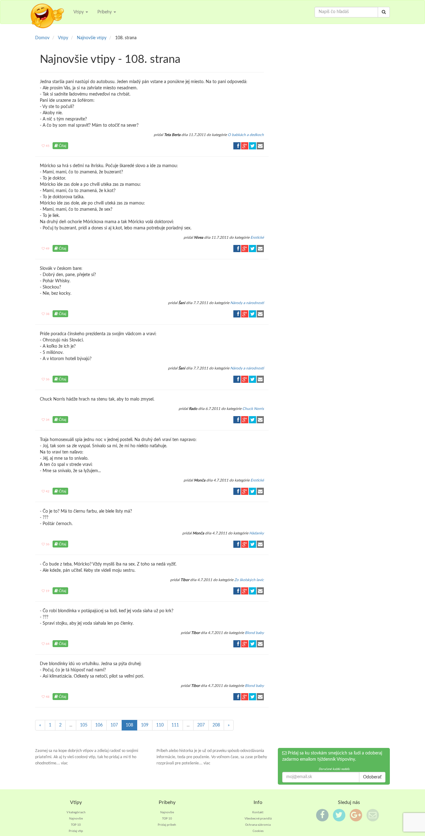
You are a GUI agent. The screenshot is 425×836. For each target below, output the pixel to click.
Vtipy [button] (79, 12)
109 (144, 725)
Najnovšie (76, 818)
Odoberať (372, 777)
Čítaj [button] (62, 146)
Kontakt (258, 812)
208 (216, 725)
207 (201, 725)
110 (160, 725)
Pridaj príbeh (167, 825)
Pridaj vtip (76, 831)
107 (114, 725)
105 (83, 725)
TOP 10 (76, 825)
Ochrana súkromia (258, 825)
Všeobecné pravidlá (258, 818)
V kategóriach (76, 812)
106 (99, 725)
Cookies (258, 831)
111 (175, 725)
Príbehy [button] (105, 12)
